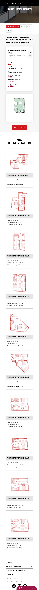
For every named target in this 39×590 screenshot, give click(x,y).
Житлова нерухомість (12, 26)
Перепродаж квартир (15, 570)
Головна (10, 562)
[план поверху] (30, 56)
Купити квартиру (13, 566)
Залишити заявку (19, 127)
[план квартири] (30, 52)
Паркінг (29, 26)
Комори (8, 30)
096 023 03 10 (16, 3)
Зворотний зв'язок (29, 3)
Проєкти (9, 574)
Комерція (23, 26)
